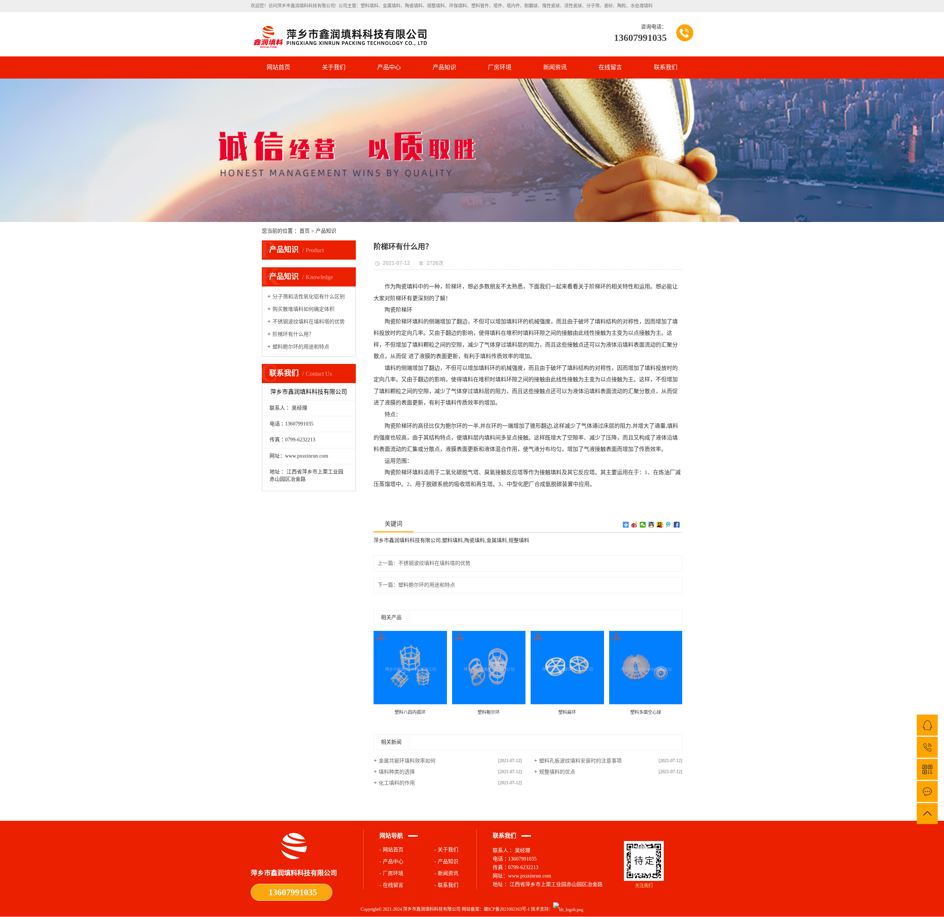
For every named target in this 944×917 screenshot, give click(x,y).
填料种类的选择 (397, 772)
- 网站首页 (391, 849)
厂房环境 (499, 67)
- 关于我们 (446, 849)
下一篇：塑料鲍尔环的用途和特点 (416, 585)
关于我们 (334, 67)
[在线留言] (927, 791)
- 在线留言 (391, 885)
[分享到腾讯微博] (668, 525)
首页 (304, 231)
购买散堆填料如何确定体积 (303, 309)
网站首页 (278, 67)
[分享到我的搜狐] (660, 525)
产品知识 (444, 67)
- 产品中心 (391, 861)
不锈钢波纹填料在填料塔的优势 (309, 321)
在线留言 (610, 67)
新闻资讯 (555, 67)
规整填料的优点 (557, 772)
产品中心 (389, 67)
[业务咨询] (927, 725)
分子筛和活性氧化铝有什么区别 (309, 296)
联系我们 (665, 67)
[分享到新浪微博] (634, 525)
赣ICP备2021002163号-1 (507, 909)
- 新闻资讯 (446, 873)
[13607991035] (927, 747)
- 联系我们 (446, 885)
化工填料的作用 (397, 783)
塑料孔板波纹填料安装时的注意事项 (580, 761)
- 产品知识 (446, 861)
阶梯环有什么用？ (293, 334)
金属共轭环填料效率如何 (407, 761)
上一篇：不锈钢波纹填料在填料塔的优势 (424, 563)
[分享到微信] (643, 525)
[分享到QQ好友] (651, 525)
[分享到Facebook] (677, 525)
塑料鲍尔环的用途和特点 (301, 347)
